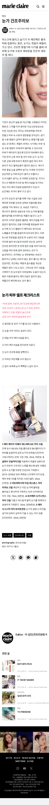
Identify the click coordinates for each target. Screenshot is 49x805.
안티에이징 (19, 535)
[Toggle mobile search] (38, 6)
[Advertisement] (24, 592)
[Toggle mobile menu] (43, 6)
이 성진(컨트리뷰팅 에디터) (25, 28)
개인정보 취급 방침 (28, 758)
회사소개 (17, 758)
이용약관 (40, 758)
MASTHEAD (20, 761)
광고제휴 (30, 761)
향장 (4, 16)
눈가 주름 (7, 535)
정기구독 (9, 758)
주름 (29, 535)
